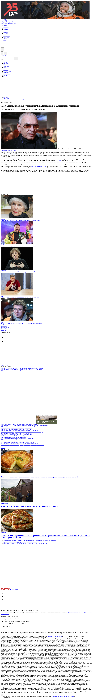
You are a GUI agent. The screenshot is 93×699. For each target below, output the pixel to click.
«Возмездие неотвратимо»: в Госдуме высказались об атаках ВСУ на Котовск (21, 369)
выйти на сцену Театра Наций (38, 166)
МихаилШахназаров (6, 328)
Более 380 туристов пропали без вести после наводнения (16, 434)
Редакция (12, 589)
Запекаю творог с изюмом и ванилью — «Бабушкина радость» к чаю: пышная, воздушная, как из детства (29, 540)
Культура (3, 219)
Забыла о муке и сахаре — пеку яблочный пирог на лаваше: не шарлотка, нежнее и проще (25, 543)
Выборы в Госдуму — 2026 (7, 21)
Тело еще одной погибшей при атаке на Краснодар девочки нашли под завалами (22, 435)
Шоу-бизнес (4, 244)
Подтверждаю (6, 697)
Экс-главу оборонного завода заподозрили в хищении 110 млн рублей (19, 430)
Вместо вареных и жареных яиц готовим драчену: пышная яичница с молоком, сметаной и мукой (39, 477)
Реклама (17, 589)
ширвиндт (3, 330)
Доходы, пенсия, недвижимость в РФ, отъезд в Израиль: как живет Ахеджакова (20, 272)
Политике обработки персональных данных (63, 696)
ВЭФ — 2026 (4, 20)
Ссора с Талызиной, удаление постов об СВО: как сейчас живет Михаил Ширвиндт (21, 323)
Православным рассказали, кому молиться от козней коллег (17, 433)
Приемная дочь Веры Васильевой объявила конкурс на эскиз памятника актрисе (21, 220)
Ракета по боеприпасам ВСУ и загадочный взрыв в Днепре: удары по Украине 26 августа (24, 425)
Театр (2, 296)
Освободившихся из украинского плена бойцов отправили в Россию (19, 426)
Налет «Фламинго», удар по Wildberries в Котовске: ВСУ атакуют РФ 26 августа (22, 432)
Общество (3, 270)
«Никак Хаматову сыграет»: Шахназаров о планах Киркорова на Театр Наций (20, 297)
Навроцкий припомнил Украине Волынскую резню (15, 370)
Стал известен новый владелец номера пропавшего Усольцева (17, 442)
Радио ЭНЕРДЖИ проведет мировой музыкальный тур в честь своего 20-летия (22, 368)
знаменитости (4, 326)
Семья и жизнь (4, 503)
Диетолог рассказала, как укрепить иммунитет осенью (16, 429)
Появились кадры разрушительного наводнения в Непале (16, 428)
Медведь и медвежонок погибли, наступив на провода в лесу (17, 438)
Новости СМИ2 (4, 365)
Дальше (3, 448)
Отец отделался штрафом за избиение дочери (13, 437)
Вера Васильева (4, 324)
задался (59, 160)
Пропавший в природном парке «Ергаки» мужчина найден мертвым (19, 443)
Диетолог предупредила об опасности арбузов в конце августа (18, 439)
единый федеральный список (54, 636)
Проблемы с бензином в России (8, 23)
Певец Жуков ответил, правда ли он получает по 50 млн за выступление (19, 246)
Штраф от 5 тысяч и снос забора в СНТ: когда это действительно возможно (30, 506)
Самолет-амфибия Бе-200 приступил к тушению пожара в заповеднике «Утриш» (22, 445)
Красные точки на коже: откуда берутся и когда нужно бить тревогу (20, 542)
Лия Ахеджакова (5, 327)
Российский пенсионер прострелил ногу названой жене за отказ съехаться (20, 441)
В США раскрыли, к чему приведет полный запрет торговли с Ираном (20, 424)
